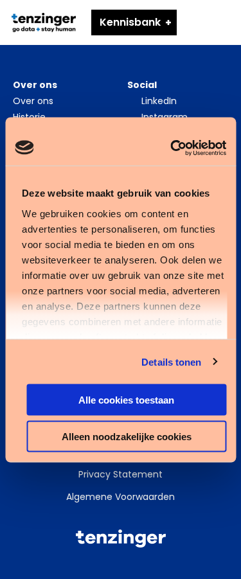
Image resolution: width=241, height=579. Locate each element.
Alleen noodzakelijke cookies (127, 436)
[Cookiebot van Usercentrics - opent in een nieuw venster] (171, 147)
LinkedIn (159, 100)
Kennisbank (130, 22)
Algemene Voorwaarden (120, 496)
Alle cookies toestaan (126, 400)
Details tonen (171, 361)
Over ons (33, 100)
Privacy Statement (120, 474)
